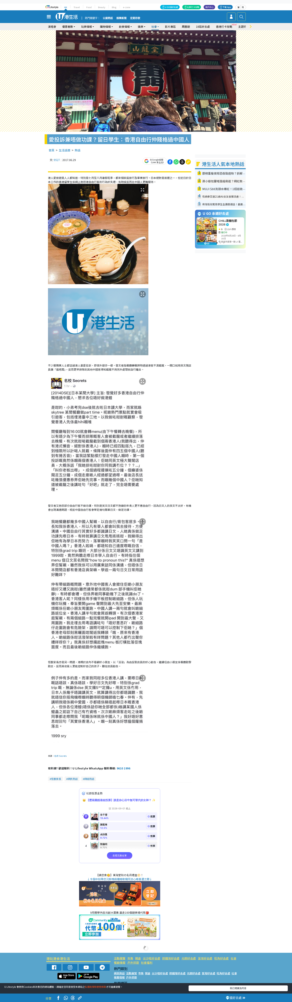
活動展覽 (119, 958)
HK (65, 7)
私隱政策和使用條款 (95, 986)
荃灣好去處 (205, 958)
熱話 (77, 150)
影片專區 (170, 27)
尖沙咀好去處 (151, 958)
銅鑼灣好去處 (170, 958)
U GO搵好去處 (171, 7)
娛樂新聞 (121, 18)
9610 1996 (123, 768)
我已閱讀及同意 (238, 988)
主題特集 (243, 27)
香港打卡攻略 (224, 27)
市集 (130, 958)
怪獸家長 (56, 779)
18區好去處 (203, 27)
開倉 (138, 958)
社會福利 (146, 962)
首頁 (51, 150)
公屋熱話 (108, 18)
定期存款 (135, 18)
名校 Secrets (60, 755)
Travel (77, 7)
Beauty (101, 7)
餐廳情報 (119, 962)
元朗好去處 (188, 958)
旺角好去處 (221, 958)
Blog (114, 7)
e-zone (126, 7)
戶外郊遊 (133, 962)
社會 (233, 958)
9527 (57, 160)
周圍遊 (186, 27)
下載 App (227, 7)
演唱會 (52, 27)
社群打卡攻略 (193, 7)
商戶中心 (209, 7)
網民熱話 (73, 779)
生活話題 (64, 150)
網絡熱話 (89, 779)
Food (89, 7)
